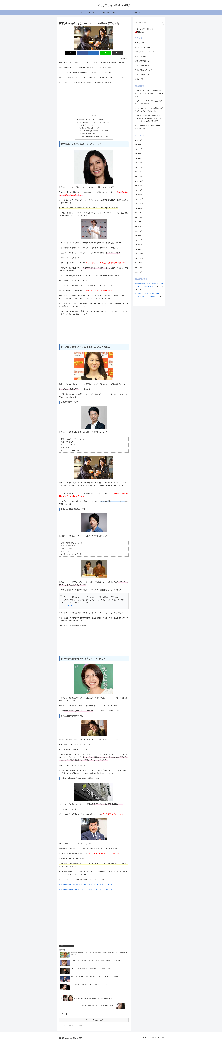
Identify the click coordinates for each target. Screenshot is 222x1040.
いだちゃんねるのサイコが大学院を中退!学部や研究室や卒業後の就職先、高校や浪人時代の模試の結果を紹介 (148, 118)
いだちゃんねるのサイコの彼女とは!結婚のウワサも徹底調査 (148, 102)
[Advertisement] (94, 98)
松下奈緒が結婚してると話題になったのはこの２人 (94, 122)
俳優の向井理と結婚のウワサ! (89, 128)
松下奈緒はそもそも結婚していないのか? (91, 119)
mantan (70, 605)
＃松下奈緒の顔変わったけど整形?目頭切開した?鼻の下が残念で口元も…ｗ (85, 884)
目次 (91, 115)
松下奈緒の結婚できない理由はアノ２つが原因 (93, 131)
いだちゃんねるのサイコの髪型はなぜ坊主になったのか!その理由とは (149, 109)
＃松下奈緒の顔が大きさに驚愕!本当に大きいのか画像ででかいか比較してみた (86, 889)
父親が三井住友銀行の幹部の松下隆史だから (94, 136)
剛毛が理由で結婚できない (88, 133)
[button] (117, 53)
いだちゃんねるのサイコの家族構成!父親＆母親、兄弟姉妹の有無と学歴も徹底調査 (149, 93)
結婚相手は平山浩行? (87, 125)
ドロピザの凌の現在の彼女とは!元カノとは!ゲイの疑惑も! (148, 127)
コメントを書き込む (94, 1020)
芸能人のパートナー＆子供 (67, 946)
